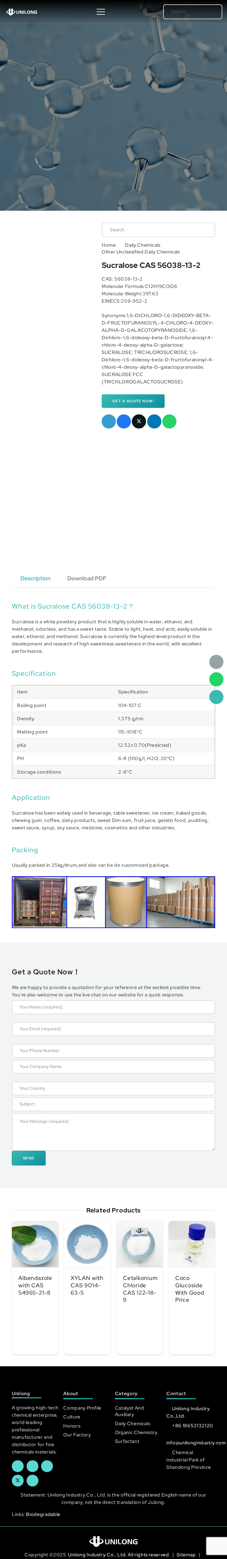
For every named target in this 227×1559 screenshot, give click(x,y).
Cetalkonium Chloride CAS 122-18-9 (140, 1289)
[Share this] (124, 421)
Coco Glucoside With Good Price (189, 1289)
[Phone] (216, 697)
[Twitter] (18, 1481)
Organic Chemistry (136, 1432)
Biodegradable (43, 1514)
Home (109, 245)
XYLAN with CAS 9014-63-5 (87, 1285)
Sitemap (187, 1555)
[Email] (216, 662)
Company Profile (82, 1408)
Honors (71, 1426)
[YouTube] (47, 1466)
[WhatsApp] (216, 679)
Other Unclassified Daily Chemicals (141, 252)
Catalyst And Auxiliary (129, 1411)
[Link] (22, 11)
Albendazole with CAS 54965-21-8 (35, 1285)
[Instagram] (32, 1481)
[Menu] (101, 11)
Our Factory (77, 1435)
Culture (71, 1417)
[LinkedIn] (32, 1466)
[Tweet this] (139, 421)
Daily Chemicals (142, 245)
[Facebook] (18, 1466)
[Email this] (109, 421)
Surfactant (127, 1441)
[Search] (209, 11)
